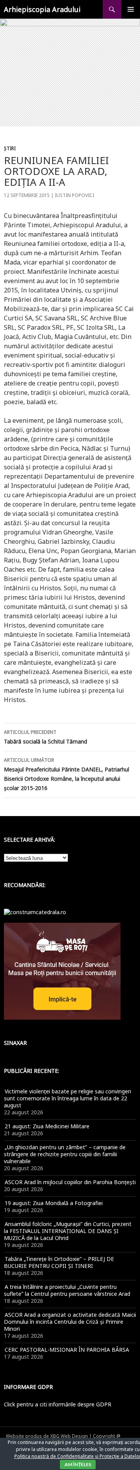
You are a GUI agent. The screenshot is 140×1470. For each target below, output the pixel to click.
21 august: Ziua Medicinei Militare (47, 1126)
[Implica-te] (62, 970)
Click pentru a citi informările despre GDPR (57, 1404)
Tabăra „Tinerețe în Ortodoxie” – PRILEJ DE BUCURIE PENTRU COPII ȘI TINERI (59, 1262)
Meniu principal (130, 9)
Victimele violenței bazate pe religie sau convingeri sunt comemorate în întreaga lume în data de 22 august (67, 1098)
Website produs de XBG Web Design (47, 1436)
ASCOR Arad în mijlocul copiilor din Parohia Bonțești (70, 1182)
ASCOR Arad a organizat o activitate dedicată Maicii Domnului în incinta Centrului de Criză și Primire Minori (70, 1321)
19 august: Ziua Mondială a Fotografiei (54, 1203)
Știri (10, 148)
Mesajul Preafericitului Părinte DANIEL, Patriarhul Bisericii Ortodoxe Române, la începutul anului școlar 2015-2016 (66, 774)
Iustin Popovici (74, 195)
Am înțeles (78, 1464)
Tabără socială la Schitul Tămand (45, 737)
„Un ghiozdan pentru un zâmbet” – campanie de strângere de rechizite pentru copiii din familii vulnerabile (65, 1154)
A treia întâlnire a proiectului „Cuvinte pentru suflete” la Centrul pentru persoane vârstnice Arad (67, 1290)
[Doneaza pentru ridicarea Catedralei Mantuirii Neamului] (35, 911)
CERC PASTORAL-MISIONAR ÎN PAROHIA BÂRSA (67, 1349)
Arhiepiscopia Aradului (42, 9)
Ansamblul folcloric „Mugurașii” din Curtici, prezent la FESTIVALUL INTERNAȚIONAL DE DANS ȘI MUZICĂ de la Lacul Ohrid (67, 1231)
